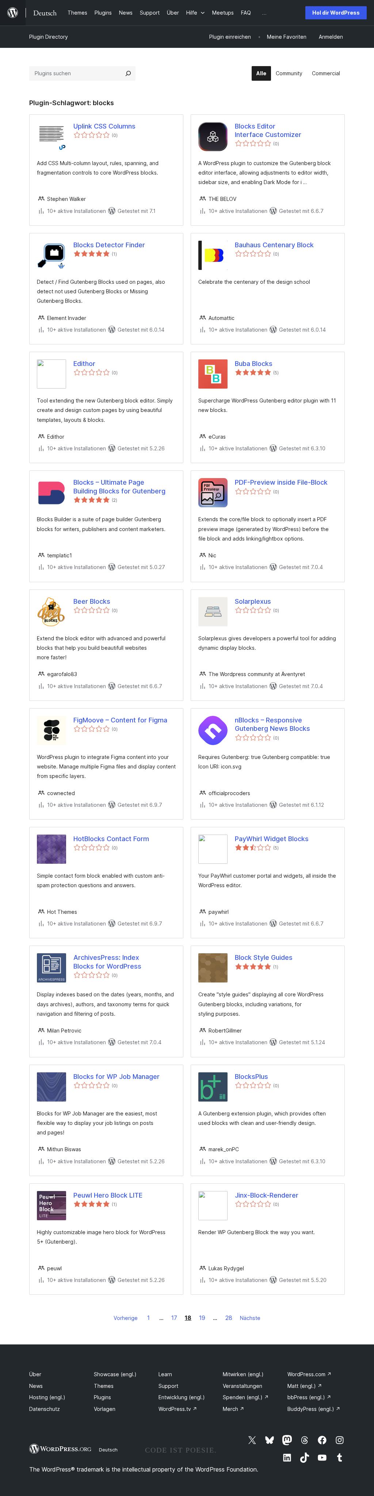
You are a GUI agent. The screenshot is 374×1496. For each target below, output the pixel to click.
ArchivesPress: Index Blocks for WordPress (107, 962)
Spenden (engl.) (246, 1397)
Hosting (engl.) (47, 1397)
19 (202, 1317)
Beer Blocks (91, 601)
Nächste (250, 1318)
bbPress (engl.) (309, 1397)
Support (168, 1386)
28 (228, 1317)
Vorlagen (104, 1409)
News (36, 1386)
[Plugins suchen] (128, 73)
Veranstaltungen (242, 1386)
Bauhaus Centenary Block (274, 245)
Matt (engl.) (304, 1386)
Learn (165, 1374)
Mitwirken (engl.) (243, 1374)
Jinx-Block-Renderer (266, 1195)
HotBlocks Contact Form (111, 839)
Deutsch (108, 1450)
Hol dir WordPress (336, 12)
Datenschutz (44, 1409)
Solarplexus (253, 601)
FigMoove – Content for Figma (120, 720)
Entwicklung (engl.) (182, 1397)
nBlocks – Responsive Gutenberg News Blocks (272, 724)
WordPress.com (309, 1374)
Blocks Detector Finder (109, 245)
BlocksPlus (251, 1076)
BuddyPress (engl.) (313, 1409)
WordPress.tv (178, 1409)
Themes (104, 1386)
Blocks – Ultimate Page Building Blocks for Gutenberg (119, 486)
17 (174, 1317)
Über (35, 1374)
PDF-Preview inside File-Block (281, 482)
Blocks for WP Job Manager (116, 1076)
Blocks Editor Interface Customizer (268, 130)
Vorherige (126, 1318)
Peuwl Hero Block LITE (107, 1195)
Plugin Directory (48, 37)
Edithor (84, 363)
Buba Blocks (253, 363)
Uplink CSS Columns (104, 126)
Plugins (102, 1397)
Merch (233, 1409)
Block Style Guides (264, 957)
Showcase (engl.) (115, 1374)
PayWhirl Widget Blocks (272, 839)
